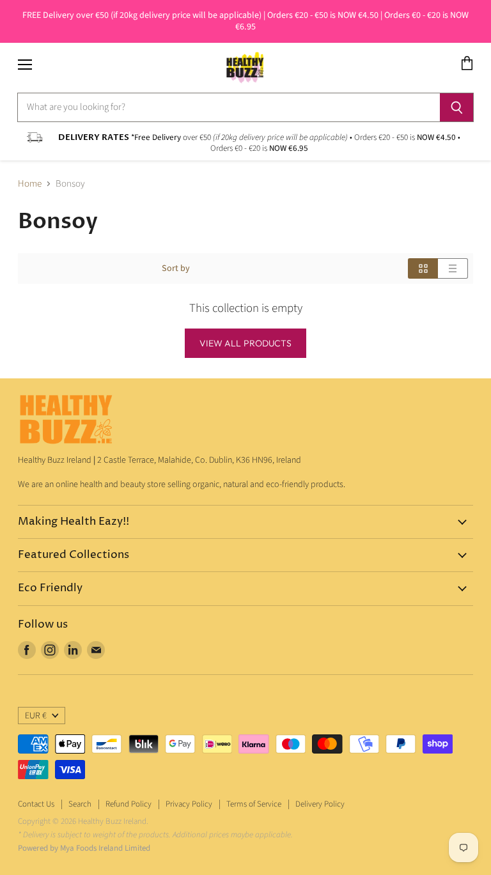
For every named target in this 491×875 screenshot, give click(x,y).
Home (30, 183)
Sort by (176, 268)
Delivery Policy (320, 804)
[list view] (453, 268)
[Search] (457, 107)
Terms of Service (253, 804)
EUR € (36, 715)
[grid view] (423, 268)
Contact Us (36, 804)
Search (79, 804)
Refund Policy (128, 804)
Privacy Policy (189, 804)
